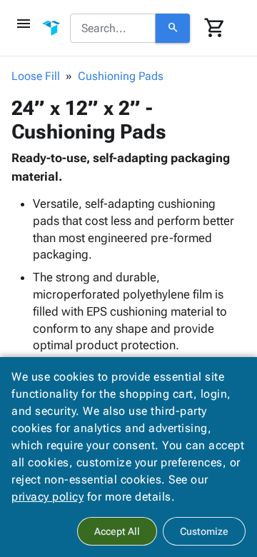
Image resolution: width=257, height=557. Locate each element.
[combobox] (113, 28)
